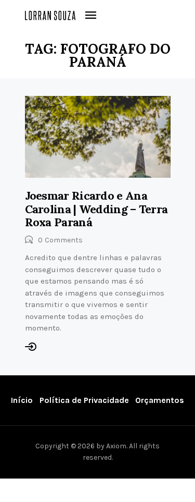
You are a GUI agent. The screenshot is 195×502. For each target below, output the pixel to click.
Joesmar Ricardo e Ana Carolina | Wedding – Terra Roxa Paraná (96, 208)
